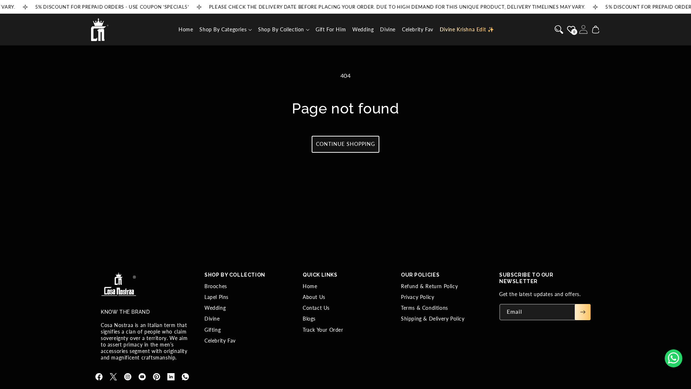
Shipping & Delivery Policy (433, 319)
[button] (225, 29)
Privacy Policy (417, 297)
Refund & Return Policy (429, 286)
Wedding (215, 308)
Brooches (215, 286)
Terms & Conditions (424, 308)
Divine (212, 319)
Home (310, 286)
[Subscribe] (583, 312)
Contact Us (316, 308)
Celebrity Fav (220, 340)
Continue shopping (345, 144)
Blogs (309, 319)
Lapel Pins (216, 297)
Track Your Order (323, 330)
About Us (314, 297)
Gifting (212, 330)
